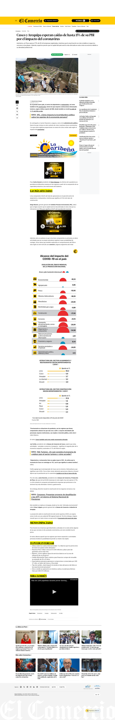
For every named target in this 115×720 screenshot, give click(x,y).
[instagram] (27, 687)
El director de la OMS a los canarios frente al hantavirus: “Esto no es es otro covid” (69, 675)
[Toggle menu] (16, 20)
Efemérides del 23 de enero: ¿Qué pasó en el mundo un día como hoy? (91, 675)
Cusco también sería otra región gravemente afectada (51, 439)
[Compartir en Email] (17, 114)
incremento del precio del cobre (67, 518)
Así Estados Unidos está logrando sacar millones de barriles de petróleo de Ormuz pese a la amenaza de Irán (87, 118)
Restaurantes (54, 613)
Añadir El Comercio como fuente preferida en (87, 31)
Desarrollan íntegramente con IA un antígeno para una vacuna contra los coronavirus (25, 675)
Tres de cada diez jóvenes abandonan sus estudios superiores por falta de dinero (69, 647)
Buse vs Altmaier (47, 26)
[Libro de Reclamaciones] (97, 687)
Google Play (62, 686)
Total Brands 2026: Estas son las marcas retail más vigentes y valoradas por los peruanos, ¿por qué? (87, 139)
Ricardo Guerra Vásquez (37, 101)
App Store (54, 686)
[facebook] (21, 687)
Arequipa (46, 613)
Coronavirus (39, 613)
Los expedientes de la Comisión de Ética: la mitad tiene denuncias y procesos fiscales (88, 110)
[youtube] (30, 687)
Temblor (62, 26)
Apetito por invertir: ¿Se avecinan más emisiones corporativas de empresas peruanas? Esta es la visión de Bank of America (25, 648)
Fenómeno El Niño (37, 26)
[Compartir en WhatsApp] (17, 105)
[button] (54, 592)
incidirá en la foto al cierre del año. (66, 473)
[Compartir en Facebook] (17, 108)
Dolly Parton (68, 26)
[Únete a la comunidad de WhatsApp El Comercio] (57, 54)
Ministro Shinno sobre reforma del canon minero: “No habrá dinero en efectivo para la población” (48, 647)
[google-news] (37, 687)
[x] (24, 687)
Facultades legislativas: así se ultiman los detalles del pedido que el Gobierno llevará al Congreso (87, 103)
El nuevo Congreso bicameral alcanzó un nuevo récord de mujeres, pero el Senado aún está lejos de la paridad (87, 147)
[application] (54, 591)
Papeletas (74, 26)
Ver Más (60, 613)
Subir (96, 694)
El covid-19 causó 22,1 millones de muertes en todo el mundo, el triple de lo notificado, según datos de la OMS (47, 676)
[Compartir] (17, 102)
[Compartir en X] (17, 111)
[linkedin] (34, 687)
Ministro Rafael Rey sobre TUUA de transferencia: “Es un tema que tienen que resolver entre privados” (91, 647)
